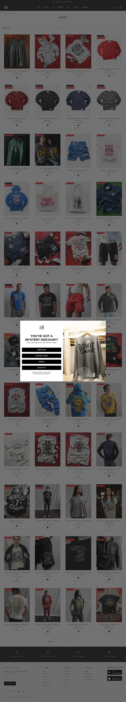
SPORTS (41, 361)
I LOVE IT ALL (41, 367)
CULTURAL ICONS (41, 355)
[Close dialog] (103, 322)
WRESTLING (41, 349)
